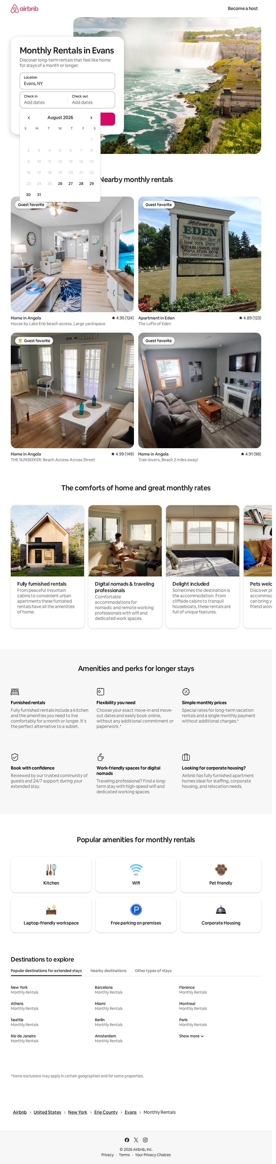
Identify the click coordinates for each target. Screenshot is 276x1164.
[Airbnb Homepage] (24, 8)
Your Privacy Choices (153, 1154)
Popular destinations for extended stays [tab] (46, 970)
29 (91, 183)
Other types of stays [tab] (153, 970)
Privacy (107, 1154)
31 (39, 194)
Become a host (243, 8)
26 (60, 183)
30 (28, 194)
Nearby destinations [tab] (108, 970)
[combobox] (67, 83)
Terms (124, 1154)
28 (81, 183)
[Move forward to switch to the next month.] (91, 117)
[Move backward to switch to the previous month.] (29, 117)
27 (70, 183)
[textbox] (43, 102)
